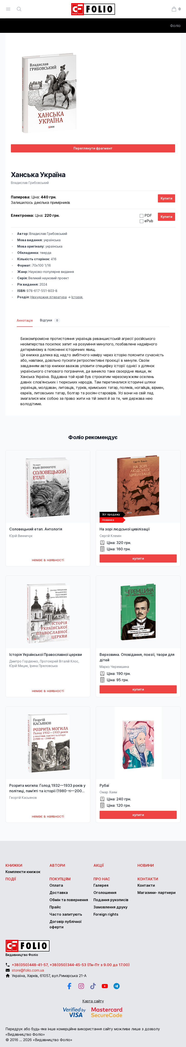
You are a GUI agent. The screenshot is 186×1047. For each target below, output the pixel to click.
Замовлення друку (110, 907)
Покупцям (60, 879)
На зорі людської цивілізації (124, 529)
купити (138, 558)
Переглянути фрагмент (93, 148)
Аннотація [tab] (25, 320)
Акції (98, 865)
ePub (148, 221)
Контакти (147, 879)
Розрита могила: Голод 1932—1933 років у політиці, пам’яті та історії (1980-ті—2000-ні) (47, 791)
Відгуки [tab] (49, 320)
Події (10, 879)
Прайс (55, 907)
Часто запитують (65, 914)
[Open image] (93, 93)
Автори (57, 865)
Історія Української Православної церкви (45, 654)
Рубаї (104, 785)
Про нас (101, 879)
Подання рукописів (110, 900)
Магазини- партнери (156, 892)
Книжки (13, 865)
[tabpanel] (93, 367)
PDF (148, 215)
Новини (145, 865)
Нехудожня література (48, 297)
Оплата (56, 885)
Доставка (58, 892)
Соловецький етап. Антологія (35, 529)
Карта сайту (93, 1001)
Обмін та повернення (68, 900)
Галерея (100, 885)
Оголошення (104, 892)
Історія (76, 297)
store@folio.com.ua (28, 970)
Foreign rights (105, 914)
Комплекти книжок (22, 871)
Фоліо (175, 25)
